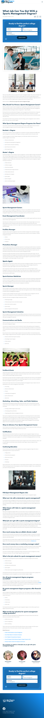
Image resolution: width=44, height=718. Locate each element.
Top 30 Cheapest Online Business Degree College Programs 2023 (18, 639)
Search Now (22, 37)
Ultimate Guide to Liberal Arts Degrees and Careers (15, 641)
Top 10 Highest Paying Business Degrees (13, 637)
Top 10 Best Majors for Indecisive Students (13, 634)
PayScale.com (33, 540)
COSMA (39, 582)
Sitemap (12, 712)
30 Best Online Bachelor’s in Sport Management (13, 632)
